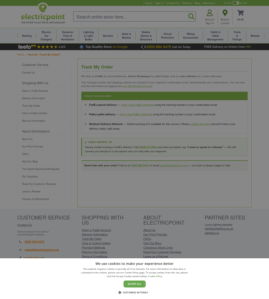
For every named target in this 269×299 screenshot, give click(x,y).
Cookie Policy (155, 276)
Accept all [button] (134, 283)
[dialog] (134, 278)
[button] (134, 292)
